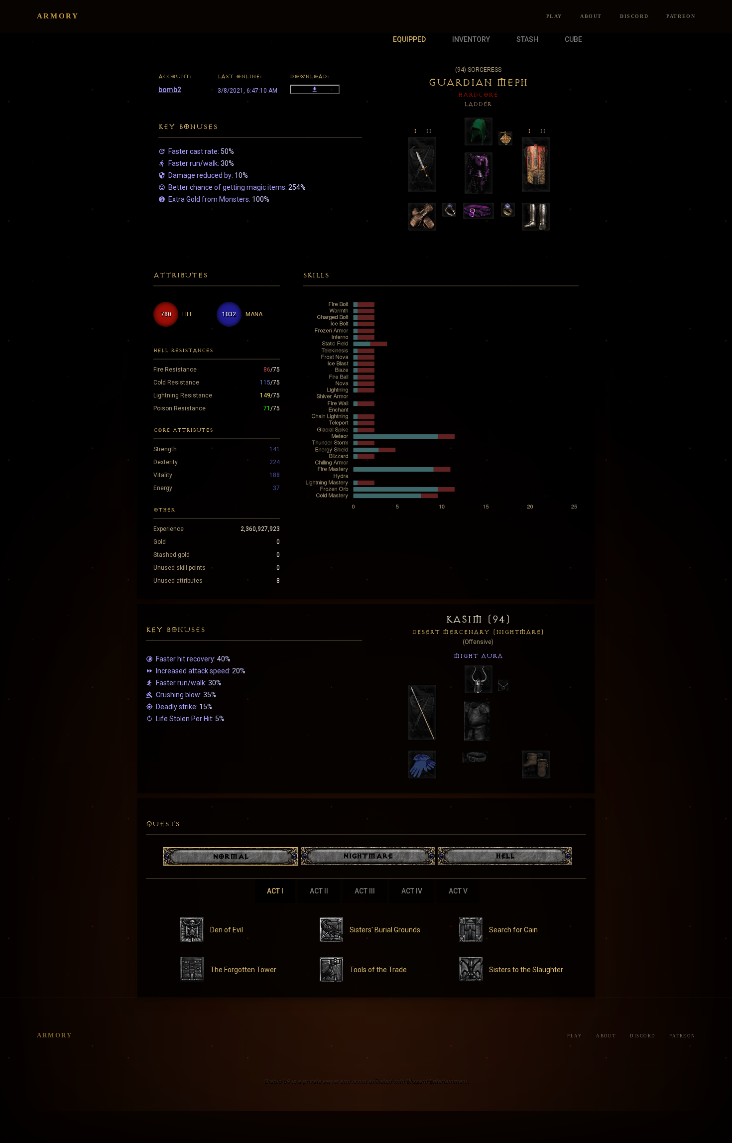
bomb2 (169, 90)
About (591, 16)
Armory (58, 16)
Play (554, 16)
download (314, 89)
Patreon (680, 16)
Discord (634, 16)
